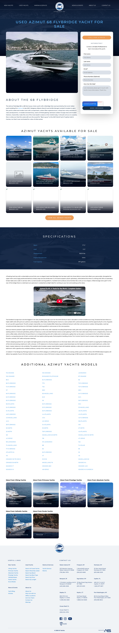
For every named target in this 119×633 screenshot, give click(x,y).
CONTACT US (106, 5)
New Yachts (12, 565)
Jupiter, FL (97, 578)
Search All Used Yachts (32, 568)
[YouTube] (70, 618)
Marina (44, 570)
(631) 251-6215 (81, 586)
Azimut (20, 108)
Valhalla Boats (12, 577)
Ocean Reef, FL (64, 606)
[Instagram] (65, 618)
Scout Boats (12, 581)
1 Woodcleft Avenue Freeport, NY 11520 (83, 569)
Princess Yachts (13, 570)
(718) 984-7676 (64, 572)
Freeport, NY (81, 565)
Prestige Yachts (13, 575)
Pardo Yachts (12, 579)
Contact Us (28, 600)
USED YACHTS (23, 5)
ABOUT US (92, 5)
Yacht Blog (11, 591)
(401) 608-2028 (64, 586)
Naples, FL (63, 592)
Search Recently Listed (32, 570)
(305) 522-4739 (64, 612)
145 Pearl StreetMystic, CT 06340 (82, 596)
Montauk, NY (98, 565)
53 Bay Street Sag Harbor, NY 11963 (84, 583)
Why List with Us (30, 593)
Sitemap (28, 602)
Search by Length (30, 579)
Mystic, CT (80, 592)
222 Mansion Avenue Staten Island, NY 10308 (67, 569)
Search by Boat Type (31, 575)
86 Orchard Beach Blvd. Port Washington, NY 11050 (102, 596)
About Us (28, 587)
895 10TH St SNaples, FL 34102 (65, 596)
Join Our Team (29, 598)
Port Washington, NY (100, 592)
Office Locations (30, 595)
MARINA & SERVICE (40, 5)
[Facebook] (61, 618)
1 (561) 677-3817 (98, 586)
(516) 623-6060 (81, 572)
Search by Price (30, 577)
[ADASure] (63, 624)
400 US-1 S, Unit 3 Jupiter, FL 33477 (99, 583)
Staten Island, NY (65, 565)
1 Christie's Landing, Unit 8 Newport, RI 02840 (68, 583)
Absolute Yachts (13, 573)
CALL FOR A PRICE (96, 37)
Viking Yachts (12, 568)
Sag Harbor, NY (81, 578)
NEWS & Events (77, 5)
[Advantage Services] (104, 631)
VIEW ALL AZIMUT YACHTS (59, 218)
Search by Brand (30, 573)
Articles (10, 593)
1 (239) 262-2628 (64, 600)
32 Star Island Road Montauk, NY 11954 (100, 569)
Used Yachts (29, 565)
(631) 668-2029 (98, 572)
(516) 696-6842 (98, 600)
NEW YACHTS (8, 5)
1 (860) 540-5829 (82, 600)
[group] (42, 62)
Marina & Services (47, 565)
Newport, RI (63, 578)
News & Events (12, 587)
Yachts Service (46, 568)
